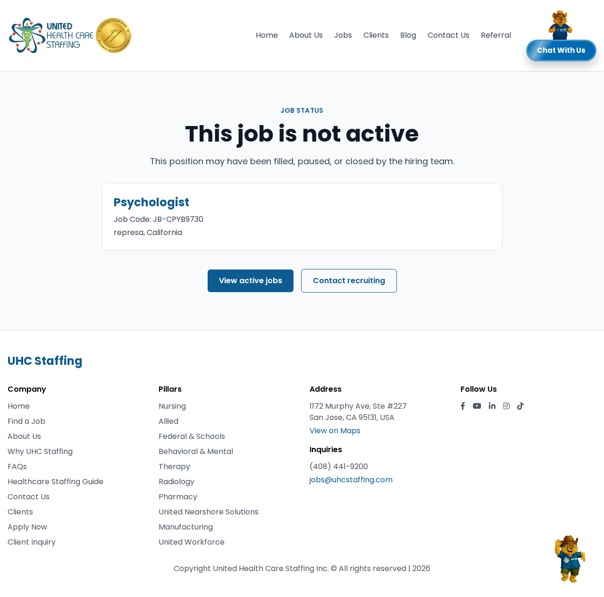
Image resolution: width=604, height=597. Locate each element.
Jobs (343, 35)
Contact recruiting (349, 280)
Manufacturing (186, 526)
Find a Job (26, 421)
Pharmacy (178, 496)
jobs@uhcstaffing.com (351, 479)
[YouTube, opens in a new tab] (477, 406)
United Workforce (192, 542)
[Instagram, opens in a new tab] (506, 406)
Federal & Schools (192, 436)
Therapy (174, 466)
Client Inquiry (32, 542)
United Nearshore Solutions (209, 511)
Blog (408, 35)
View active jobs (250, 280)
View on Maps (335, 430)
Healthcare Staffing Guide (55, 481)
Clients (376, 35)
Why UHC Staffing (40, 451)
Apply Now (27, 526)
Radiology (176, 481)
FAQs (17, 466)
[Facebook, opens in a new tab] (463, 406)
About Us (306, 35)
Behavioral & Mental (196, 451)
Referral (496, 35)
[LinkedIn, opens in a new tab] (492, 406)
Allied (168, 421)
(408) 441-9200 (339, 466)
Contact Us (449, 35)
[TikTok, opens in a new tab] (520, 406)
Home (267, 35)
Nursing (172, 406)
